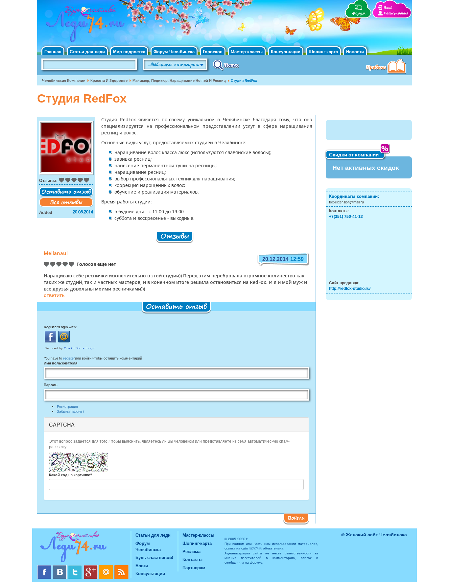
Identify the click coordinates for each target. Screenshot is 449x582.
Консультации (285, 51)
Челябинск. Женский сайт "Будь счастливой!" (83, 25)
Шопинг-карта (323, 51)
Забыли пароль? (70, 411)
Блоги (141, 565)
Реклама (191, 551)
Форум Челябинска (174, 51)
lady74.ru (255, 548)
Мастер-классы (247, 51)
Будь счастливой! (154, 557)
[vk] (60, 567)
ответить (54, 295)
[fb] (45, 567)
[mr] (106, 567)
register (69, 358)
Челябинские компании (63, 80)
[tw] (75, 567)
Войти (296, 517)
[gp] (91, 567)
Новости (355, 51)
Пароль (51, 384)
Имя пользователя (60, 363)
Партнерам (193, 567)
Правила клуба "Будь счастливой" (387, 67)
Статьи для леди (87, 51)
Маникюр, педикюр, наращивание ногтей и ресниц (179, 80)
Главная (52, 51)
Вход (388, 8)
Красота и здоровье (109, 80)
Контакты (192, 559)
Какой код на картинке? (70, 474)
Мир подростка (129, 51)
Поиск (226, 64)
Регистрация (396, 13)
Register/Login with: (60, 326)
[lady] (84, 548)
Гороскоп (213, 51)
